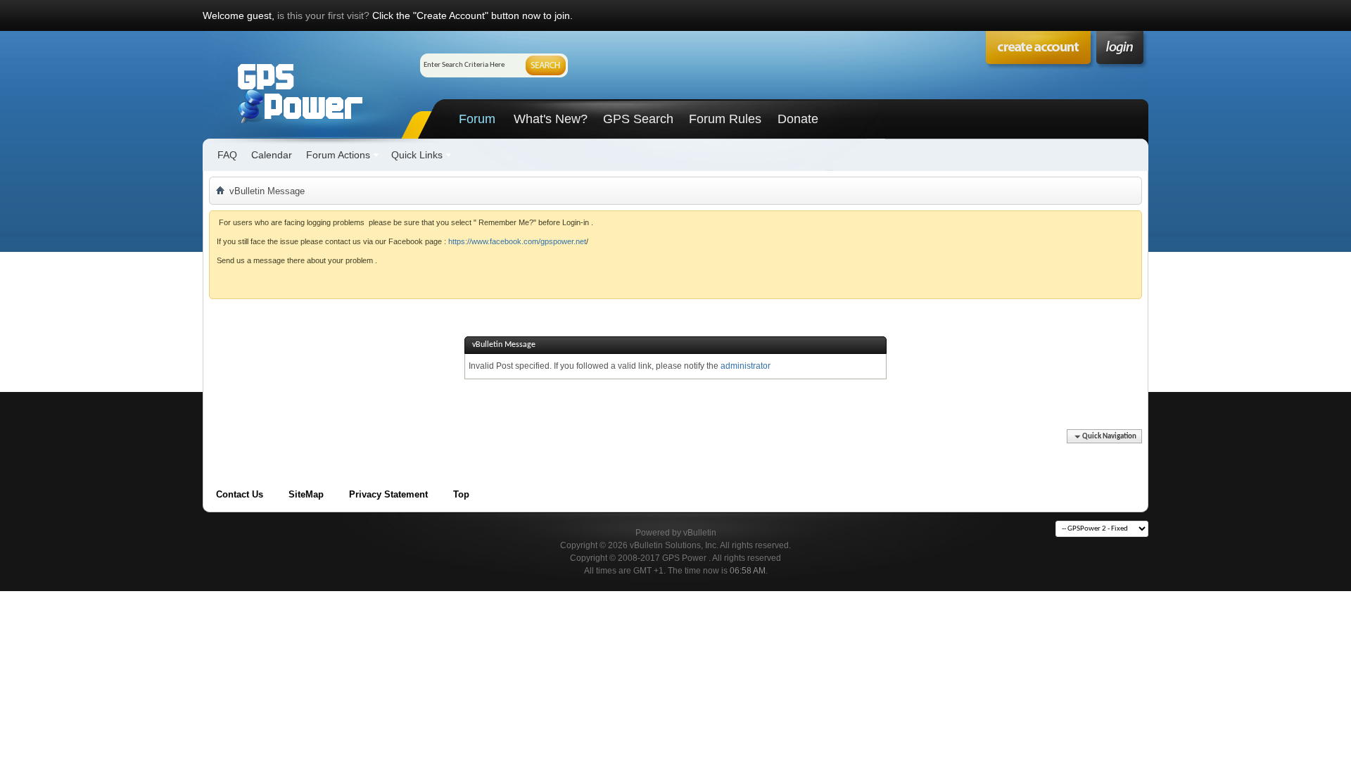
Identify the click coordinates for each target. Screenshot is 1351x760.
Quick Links (417, 154)
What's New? (551, 119)
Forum (477, 119)
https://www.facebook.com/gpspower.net (517, 241)
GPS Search (638, 119)
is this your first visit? (323, 15)
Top (461, 494)
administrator (745, 366)
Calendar (271, 154)
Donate (798, 119)
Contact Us (239, 494)
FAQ (227, 154)
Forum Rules (725, 119)
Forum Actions (338, 154)
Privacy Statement (388, 494)
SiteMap (306, 494)
